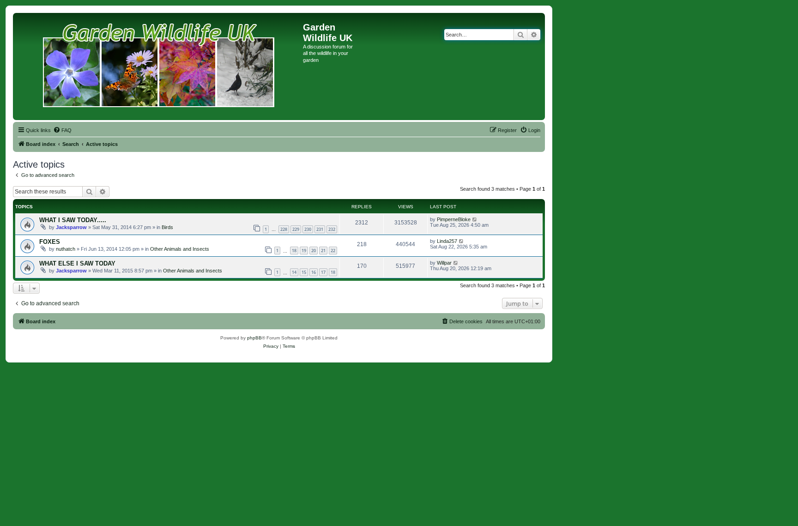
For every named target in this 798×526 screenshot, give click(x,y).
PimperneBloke (454, 219)
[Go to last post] (475, 219)
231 (319, 229)
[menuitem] (62, 130)
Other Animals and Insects (179, 249)
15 (304, 272)
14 (294, 272)
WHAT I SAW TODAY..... (72, 220)
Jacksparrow (71, 227)
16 (313, 272)
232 (331, 229)
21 (323, 251)
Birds (167, 227)
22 (333, 251)
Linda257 (447, 241)
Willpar (444, 263)
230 (307, 229)
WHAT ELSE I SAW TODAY (77, 263)
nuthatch (65, 249)
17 (323, 272)
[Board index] (159, 66)
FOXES (49, 241)
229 (295, 229)
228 (283, 229)
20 (313, 251)
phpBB (254, 337)
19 (304, 251)
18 (294, 251)
